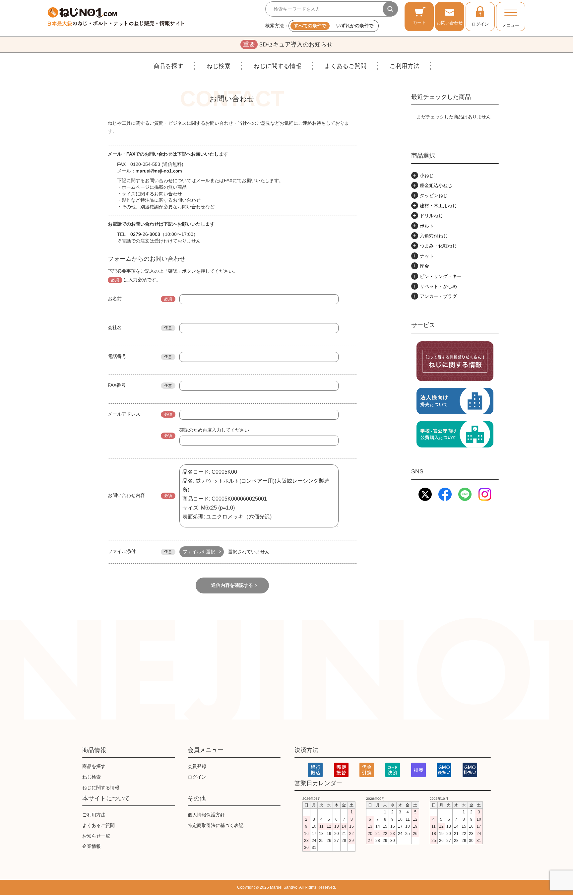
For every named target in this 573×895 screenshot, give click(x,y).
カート (419, 22)
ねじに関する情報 (277, 66)
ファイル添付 (122, 551)
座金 (424, 266)
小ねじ (427, 175)
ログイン (480, 24)
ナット (427, 256)
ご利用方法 (404, 66)
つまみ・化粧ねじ (438, 245)
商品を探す (168, 66)
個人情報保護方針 (206, 814)
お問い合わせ (450, 22)
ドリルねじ (431, 215)
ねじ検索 (218, 66)
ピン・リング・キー (441, 276)
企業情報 (91, 846)
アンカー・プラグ (438, 296)
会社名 (115, 327)
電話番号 (117, 356)
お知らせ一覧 (96, 836)
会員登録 (197, 766)
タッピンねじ (434, 195)
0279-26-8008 (145, 234)
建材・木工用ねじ (438, 205)
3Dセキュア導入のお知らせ (288, 44)
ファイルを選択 (199, 551)
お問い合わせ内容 (126, 495)
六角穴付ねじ (434, 236)
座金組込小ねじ (436, 185)
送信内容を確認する (232, 585)
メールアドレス (124, 414)
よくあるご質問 (345, 66)
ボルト (427, 226)
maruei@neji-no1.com (159, 170)
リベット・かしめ (438, 286)
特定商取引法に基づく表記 (215, 825)
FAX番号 (117, 385)
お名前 (115, 298)
